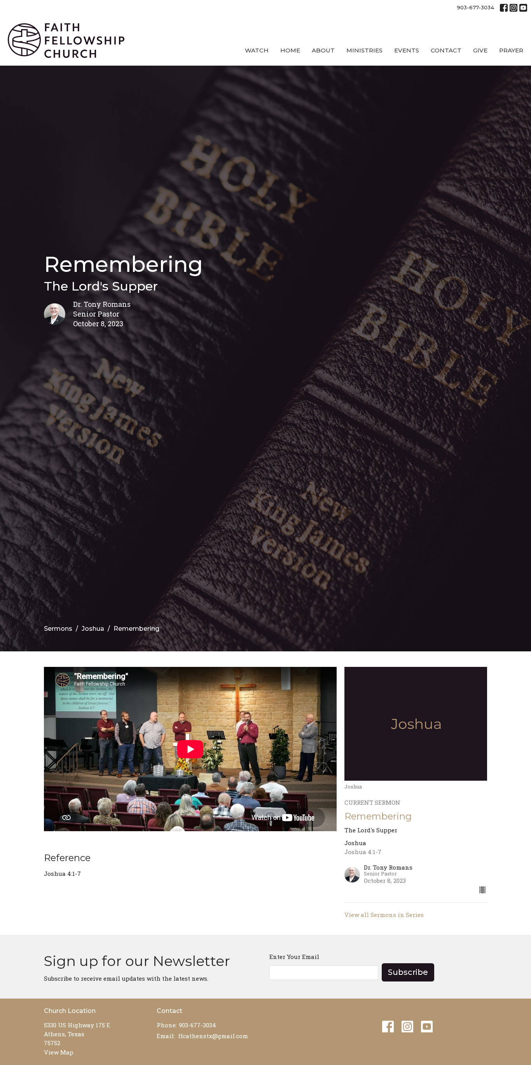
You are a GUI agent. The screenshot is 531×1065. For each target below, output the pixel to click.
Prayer (511, 50)
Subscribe (408, 972)
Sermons (58, 628)
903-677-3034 (475, 7)
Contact (446, 50)
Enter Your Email (294, 957)
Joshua (93, 628)
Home (290, 50)
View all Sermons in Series (384, 915)
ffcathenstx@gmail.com (213, 1036)
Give (480, 50)
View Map (58, 1052)
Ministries (364, 50)
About (323, 50)
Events (406, 50)
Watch (257, 50)
